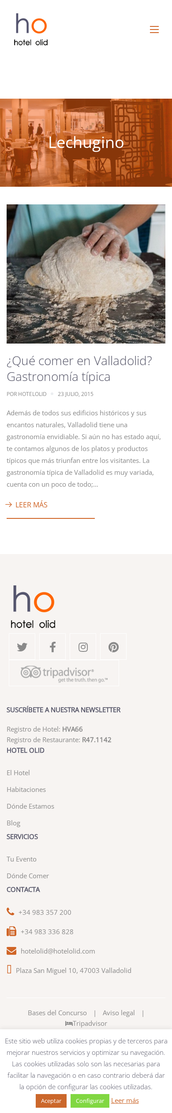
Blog (13, 822)
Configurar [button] (90, 1101)
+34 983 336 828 (47, 931)
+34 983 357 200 (45, 912)
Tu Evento (22, 858)
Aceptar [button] (51, 1101)
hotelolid (32, 394)
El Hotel (18, 772)
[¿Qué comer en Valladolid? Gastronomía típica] (86, 273)
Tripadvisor (90, 1023)
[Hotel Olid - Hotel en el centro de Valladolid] (86, 29)
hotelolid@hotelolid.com (58, 951)
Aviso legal (119, 1012)
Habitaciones (26, 789)
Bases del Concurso (57, 1012)
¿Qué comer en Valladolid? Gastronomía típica (79, 368)
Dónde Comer (28, 875)
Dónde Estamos (30, 806)
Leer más (31, 505)
